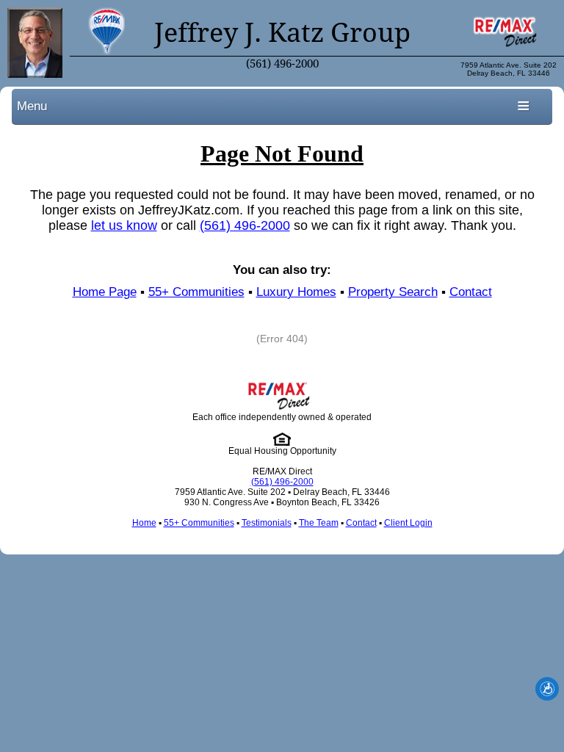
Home (144, 523)
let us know (124, 225)
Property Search (393, 292)
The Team (319, 523)
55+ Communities (196, 292)
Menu (32, 105)
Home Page (105, 292)
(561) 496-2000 (282, 63)
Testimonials (267, 523)
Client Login (408, 523)
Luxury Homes (296, 292)
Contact (470, 292)
